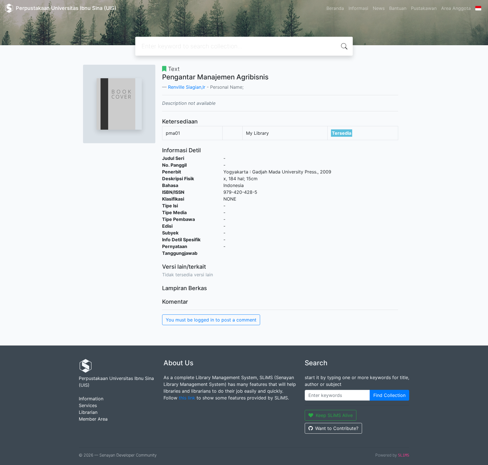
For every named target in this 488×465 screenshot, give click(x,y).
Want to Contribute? (336, 428)
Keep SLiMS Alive (334, 415)
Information (91, 398)
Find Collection (389, 395)
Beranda (335, 8)
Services (88, 405)
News (379, 8)
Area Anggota (456, 8)
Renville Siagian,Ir (186, 87)
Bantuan (397, 8)
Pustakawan (424, 8)
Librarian (88, 412)
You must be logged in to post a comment (211, 320)
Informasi (358, 8)
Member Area (93, 419)
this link (187, 398)
